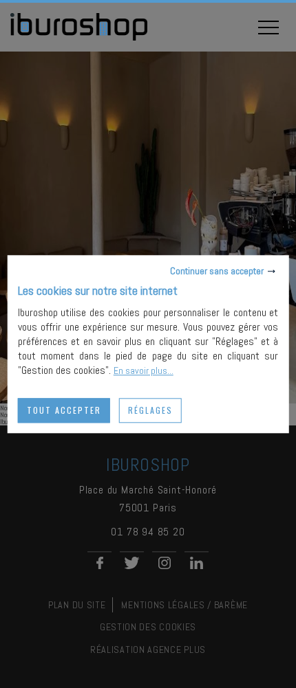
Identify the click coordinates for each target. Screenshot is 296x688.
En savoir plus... (143, 370)
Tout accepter (64, 410)
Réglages (150, 410)
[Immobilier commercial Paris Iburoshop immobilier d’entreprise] (78, 38)
